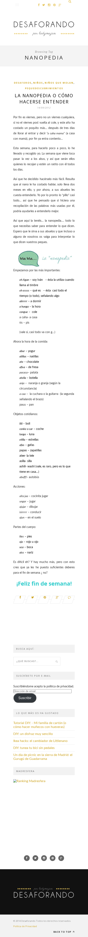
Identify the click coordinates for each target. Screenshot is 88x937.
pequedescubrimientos (44, 88)
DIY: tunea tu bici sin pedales (34, 748)
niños (38, 82)
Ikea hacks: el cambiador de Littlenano (40, 741)
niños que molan (59, 82)
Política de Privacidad (25, 926)
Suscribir (24, 698)
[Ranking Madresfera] (29, 781)
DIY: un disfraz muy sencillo (33, 734)
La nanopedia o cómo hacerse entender (44, 98)
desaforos (23, 82)
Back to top (62, 931)
